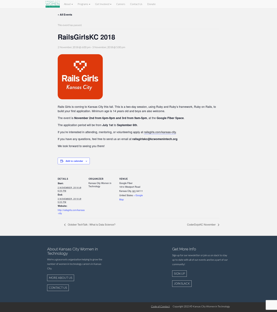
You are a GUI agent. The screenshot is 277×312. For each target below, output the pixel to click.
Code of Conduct (160, 306)
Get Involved (102, 3)
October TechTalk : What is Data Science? (91, 224)
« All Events (65, 14)
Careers (120, 3)
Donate (151, 3)
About (67, 3)
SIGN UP (179, 273)
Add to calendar (74, 160)
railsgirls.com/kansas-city (160, 132)
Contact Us (136, 3)
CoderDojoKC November (201, 224)
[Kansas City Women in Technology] (53, 3)
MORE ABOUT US (60, 277)
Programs (83, 3)
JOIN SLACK (182, 283)
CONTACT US (58, 287)
